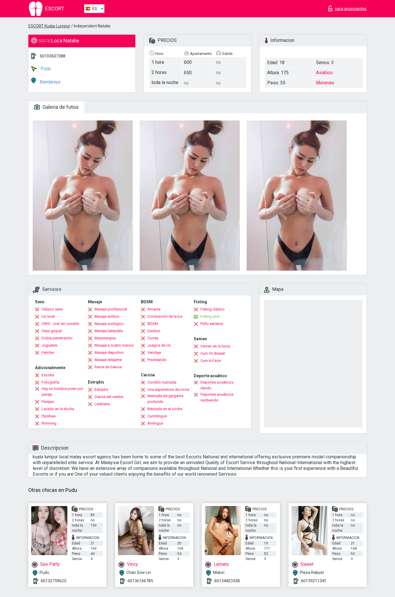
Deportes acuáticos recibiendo (216, 397)
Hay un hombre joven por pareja (62, 391)
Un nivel (48, 316)
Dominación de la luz (164, 316)
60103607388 (52, 56)
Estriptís (101, 389)
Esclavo (153, 331)
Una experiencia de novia (168, 389)
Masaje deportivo (109, 352)
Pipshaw (49, 416)
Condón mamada (161, 382)
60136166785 (140, 580)
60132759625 (53, 580)
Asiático (324, 72)
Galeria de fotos (60, 107)
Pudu (45, 68)
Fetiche (48, 352)
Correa (152, 338)
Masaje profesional (111, 309)
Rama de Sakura (108, 367)
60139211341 (313, 580)
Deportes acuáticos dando (216, 385)
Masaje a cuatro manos (114, 345)
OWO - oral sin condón (60, 323)
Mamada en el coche (164, 409)
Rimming (49, 423)
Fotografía (50, 382)
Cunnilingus (157, 416)
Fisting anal (209, 316)
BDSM (152, 323)
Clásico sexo (52, 309)
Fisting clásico (212, 309)
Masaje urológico (109, 323)
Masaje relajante (108, 360)
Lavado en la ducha (58, 409)
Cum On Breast (212, 353)
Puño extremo (211, 323)
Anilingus (155, 423)
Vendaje (154, 352)
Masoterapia (105, 338)
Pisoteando (157, 360)
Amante (153, 309)
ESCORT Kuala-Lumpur (49, 26)
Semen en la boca (215, 346)
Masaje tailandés (109, 331)
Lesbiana (102, 404)
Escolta (48, 375)
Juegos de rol (159, 345)
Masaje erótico (107, 316)
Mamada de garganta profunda (165, 399)
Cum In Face (210, 360)
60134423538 (227, 580)
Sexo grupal (52, 331)
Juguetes (49, 345)
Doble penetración (57, 338)
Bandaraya (49, 82)
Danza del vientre (109, 397)
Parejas (48, 401)
